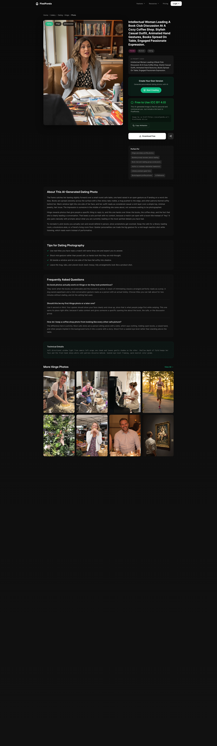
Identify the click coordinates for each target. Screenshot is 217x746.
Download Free (148, 136)
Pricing (165, 4)
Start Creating (153, 90)
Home (45, 15)
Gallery (53, 15)
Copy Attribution (141, 125)
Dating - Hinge (63, 15)
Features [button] (140, 4)
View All (168, 367)
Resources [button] (153, 4)
